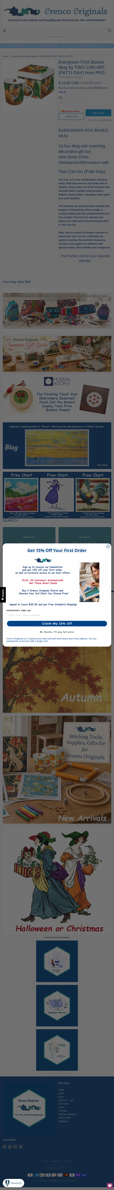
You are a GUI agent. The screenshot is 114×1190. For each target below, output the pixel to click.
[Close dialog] (108, 546)
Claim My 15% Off (57, 623)
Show (3, 595)
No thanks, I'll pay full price (57, 632)
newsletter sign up (18, 610)
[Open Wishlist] (110, 1186)
